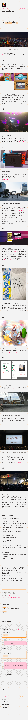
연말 (17, 597)
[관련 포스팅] (21, 142)
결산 (14, 597)
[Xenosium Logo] (4, 5)
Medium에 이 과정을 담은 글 (10, 259)
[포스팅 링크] (13, 389)
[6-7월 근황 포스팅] (13, 352)
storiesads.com (15, 251)
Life (3, 20)
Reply (5, 635)
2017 (3, 597)
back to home (7, 690)
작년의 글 (4, 54)
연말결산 (20, 597)
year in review (9, 597)
